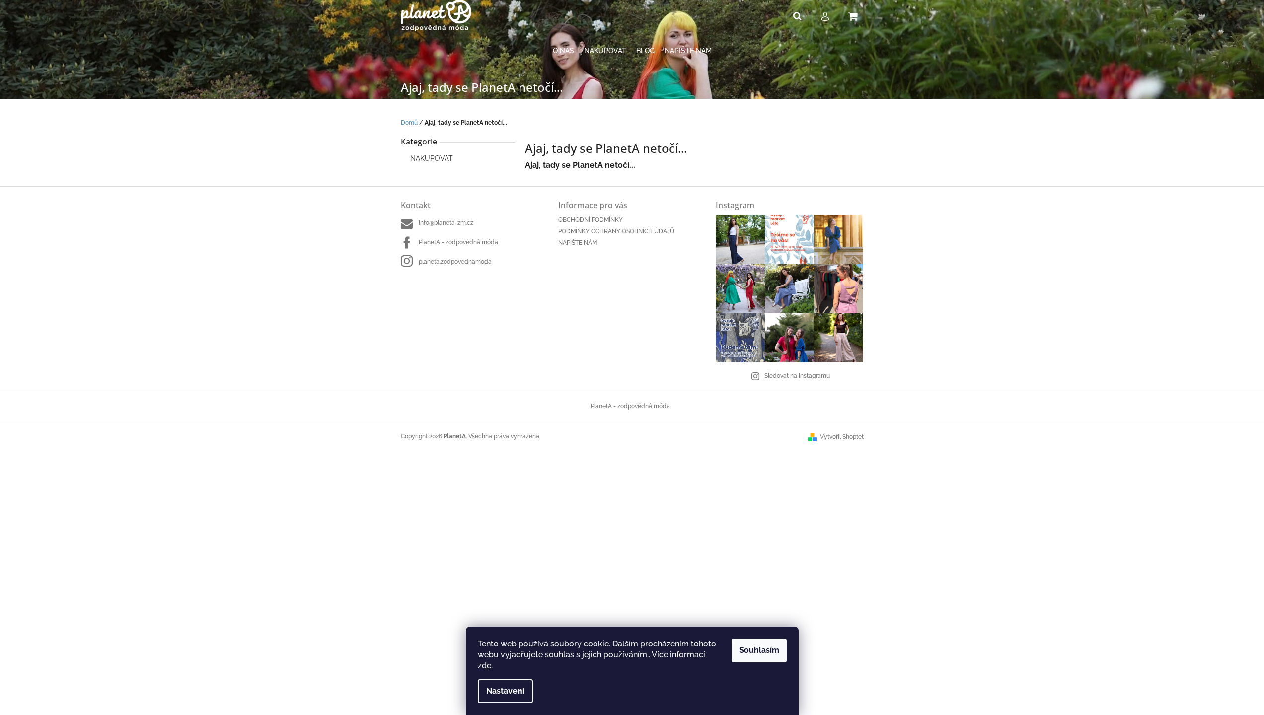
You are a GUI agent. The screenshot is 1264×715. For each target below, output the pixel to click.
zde (484, 665)
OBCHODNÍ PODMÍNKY (590, 219)
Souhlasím (759, 650)
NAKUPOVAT (431, 158)
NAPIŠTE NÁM (577, 242)
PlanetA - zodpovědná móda (458, 242)
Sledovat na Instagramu (797, 375)
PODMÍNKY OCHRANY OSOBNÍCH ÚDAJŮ (616, 231)
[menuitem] (563, 51)
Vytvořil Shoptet (842, 436)
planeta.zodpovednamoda (455, 261)
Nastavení (505, 691)
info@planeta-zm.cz (446, 222)
